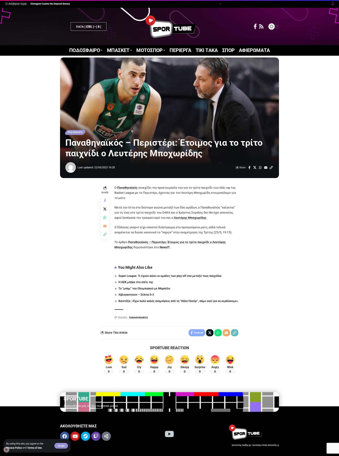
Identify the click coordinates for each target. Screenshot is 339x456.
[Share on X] (254, 167)
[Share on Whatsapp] (260, 167)
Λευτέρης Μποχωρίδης (190, 217)
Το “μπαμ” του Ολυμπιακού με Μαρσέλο (144, 288)
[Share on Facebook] (249, 167)
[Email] (265, 167)
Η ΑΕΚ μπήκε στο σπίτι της (135, 282)
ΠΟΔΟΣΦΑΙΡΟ (75, 132)
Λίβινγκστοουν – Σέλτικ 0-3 (136, 294)
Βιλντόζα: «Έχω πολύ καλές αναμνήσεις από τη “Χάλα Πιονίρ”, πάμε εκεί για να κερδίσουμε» (178, 301)
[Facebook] (255, 26)
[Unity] (106, 436)
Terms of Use (34, 447)
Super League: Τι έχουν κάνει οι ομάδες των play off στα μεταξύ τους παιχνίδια (169, 276)
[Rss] (261, 26)
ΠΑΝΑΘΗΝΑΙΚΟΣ (138, 317)
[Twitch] (95, 436)
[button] (61, 446)
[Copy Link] (271, 167)
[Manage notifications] (6, 449)
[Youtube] (75, 436)
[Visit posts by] (70, 167)
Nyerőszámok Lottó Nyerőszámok (49, 3)
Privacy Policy (14, 447)
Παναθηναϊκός (127, 187)
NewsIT (165, 247)
